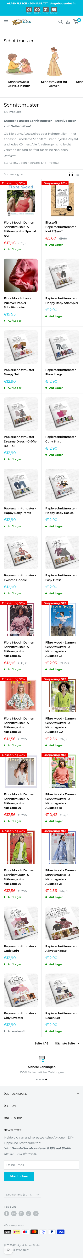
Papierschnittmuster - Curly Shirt (61, 439)
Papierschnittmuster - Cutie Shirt (20, 948)
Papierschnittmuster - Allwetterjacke (61, 948)
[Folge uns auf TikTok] (28, 1213)
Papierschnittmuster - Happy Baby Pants (20, 511)
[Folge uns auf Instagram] (14, 1213)
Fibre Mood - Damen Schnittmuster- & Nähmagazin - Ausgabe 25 (60, 877)
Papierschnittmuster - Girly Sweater (20, 1015)
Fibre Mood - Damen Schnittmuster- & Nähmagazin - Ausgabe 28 (19, 725)
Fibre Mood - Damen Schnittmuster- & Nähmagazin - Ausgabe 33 (60, 649)
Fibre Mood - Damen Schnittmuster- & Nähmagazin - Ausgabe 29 (19, 801)
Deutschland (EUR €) (19, 1194)
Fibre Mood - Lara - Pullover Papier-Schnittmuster (17, 302)
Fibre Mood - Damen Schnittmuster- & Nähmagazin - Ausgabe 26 (19, 877)
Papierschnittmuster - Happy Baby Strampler (61, 300)
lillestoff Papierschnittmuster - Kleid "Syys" (61, 227)
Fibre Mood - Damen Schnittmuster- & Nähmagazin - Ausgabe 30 (60, 725)
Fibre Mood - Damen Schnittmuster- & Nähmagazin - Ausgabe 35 (19, 649)
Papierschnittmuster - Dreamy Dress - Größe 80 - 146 (20, 441)
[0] (76, 21)
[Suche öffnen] (60, 22)
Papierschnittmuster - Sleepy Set (20, 372)
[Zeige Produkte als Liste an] (77, 174)
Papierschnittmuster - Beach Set (61, 1015)
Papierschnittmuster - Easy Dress (61, 577)
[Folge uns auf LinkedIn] (36, 1213)
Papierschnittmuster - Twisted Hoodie (20, 577)
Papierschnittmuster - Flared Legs (61, 372)
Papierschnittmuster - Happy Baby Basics (61, 511)
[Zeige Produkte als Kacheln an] (71, 174)
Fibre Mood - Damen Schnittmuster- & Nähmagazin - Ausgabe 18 (60, 801)
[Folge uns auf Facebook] (6, 1213)
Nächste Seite (65, 1043)
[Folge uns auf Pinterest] (21, 1213)
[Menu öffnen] (6, 21)
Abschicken (19, 1176)
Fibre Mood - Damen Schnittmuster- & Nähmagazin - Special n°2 (20, 229)
